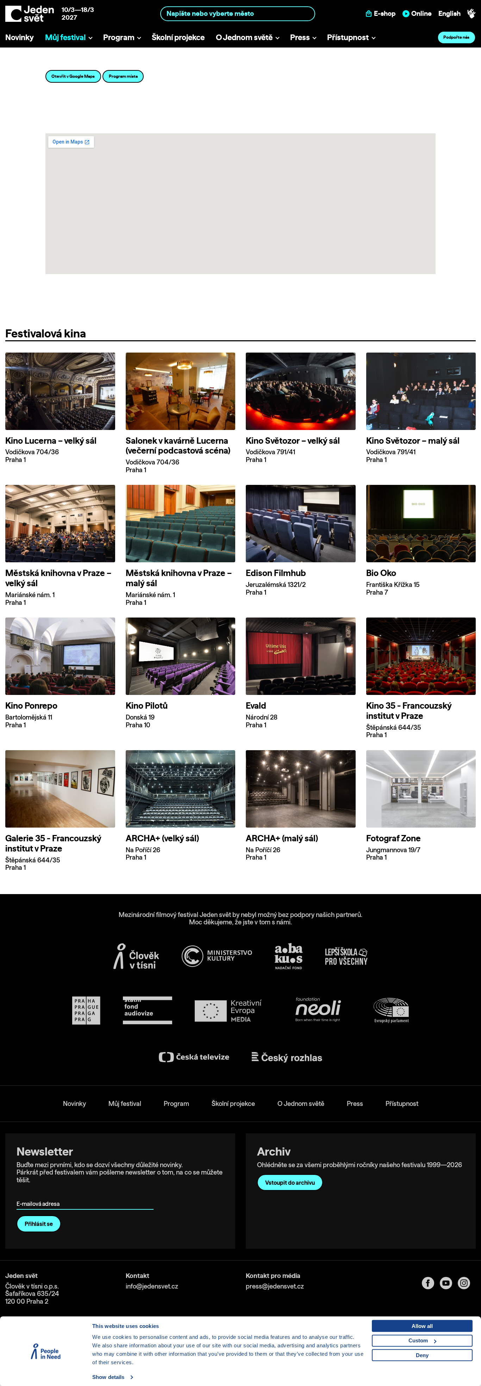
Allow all (422, 1326)
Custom (418, 1340)
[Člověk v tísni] (136, 956)
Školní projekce (178, 37)
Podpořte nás (456, 37)
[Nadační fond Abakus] (288, 956)
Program (119, 37)
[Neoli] (317, 1011)
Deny (422, 1355)
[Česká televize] (194, 1057)
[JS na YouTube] (449, 1283)
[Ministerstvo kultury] (216, 956)
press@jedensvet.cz (275, 1286)
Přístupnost (348, 37)
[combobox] (237, 13)
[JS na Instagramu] (467, 1283)
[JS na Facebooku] (431, 1283)
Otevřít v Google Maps (73, 76)
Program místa (123, 76)
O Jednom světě (244, 37)
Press (300, 37)
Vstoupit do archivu (290, 1182)
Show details (108, 1377)
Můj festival (65, 37)
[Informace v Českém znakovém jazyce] (471, 14)
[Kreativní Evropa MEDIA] (228, 1010)
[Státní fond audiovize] (147, 1010)
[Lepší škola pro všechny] (346, 956)
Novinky (19, 37)
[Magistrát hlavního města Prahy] (86, 1010)
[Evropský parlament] (391, 1010)
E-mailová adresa (40, 1193)
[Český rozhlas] (287, 1057)
